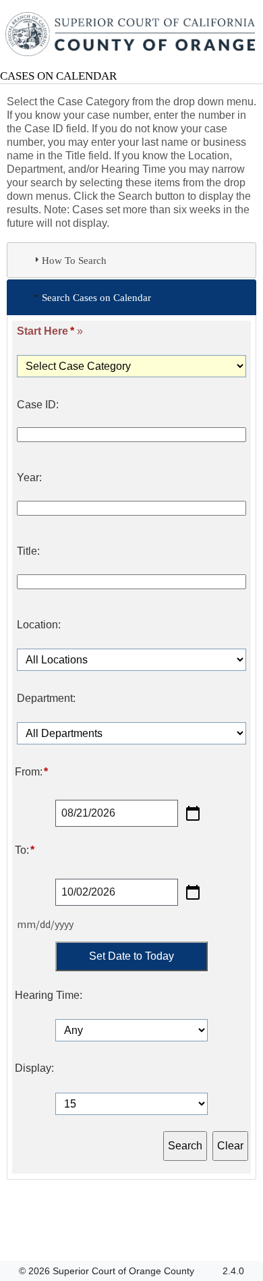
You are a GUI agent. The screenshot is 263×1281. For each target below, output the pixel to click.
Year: (29, 477)
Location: (39, 625)
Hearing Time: (48, 995)
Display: (34, 1068)
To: (24, 850)
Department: (46, 698)
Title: (28, 551)
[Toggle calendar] (193, 813)
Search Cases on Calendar (96, 297)
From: (31, 772)
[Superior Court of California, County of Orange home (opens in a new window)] (131, 34)
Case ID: (38, 405)
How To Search (74, 260)
